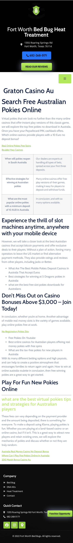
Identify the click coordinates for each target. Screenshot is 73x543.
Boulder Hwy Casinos (12, 149)
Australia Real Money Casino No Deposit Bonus (25, 451)
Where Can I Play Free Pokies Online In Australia (25, 455)
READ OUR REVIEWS (36, 66)
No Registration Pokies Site (15, 331)
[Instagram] (14, 525)
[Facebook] (6, 525)
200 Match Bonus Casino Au (16, 459)
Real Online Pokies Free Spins (16, 145)
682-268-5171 (38, 55)
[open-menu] (64, 79)
